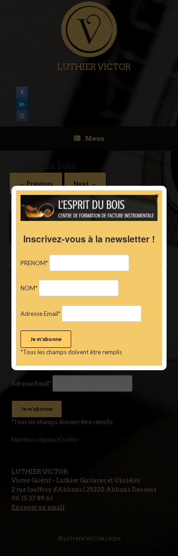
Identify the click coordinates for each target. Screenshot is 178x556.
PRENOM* (34, 263)
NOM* (29, 288)
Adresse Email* (40, 313)
